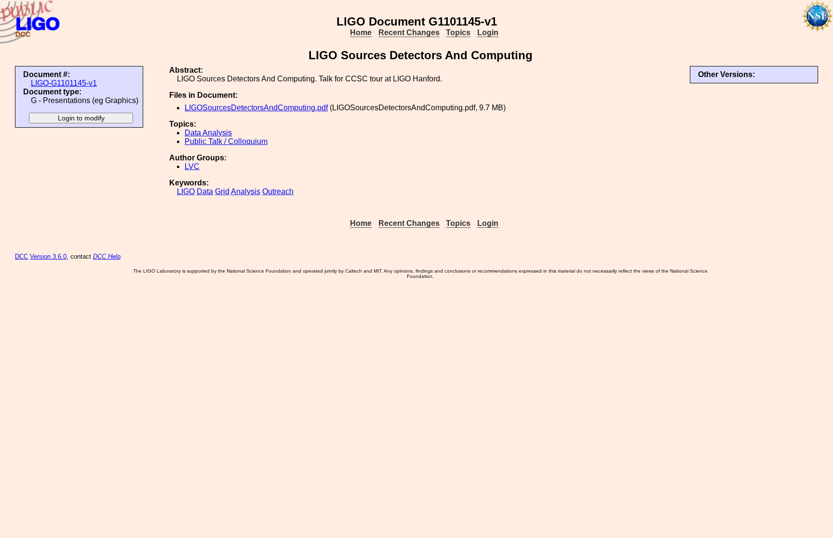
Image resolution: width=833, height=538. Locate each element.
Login (487, 32)
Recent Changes (409, 32)
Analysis (245, 191)
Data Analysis (208, 133)
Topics (458, 32)
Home (361, 32)
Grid (222, 191)
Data (205, 191)
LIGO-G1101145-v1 (64, 83)
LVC (192, 166)
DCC (21, 256)
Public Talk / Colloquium (226, 141)
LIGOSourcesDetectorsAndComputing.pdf (256, 108)
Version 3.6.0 (48, 256)
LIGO (186, 191)
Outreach (278, 191)
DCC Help (107, 256)
